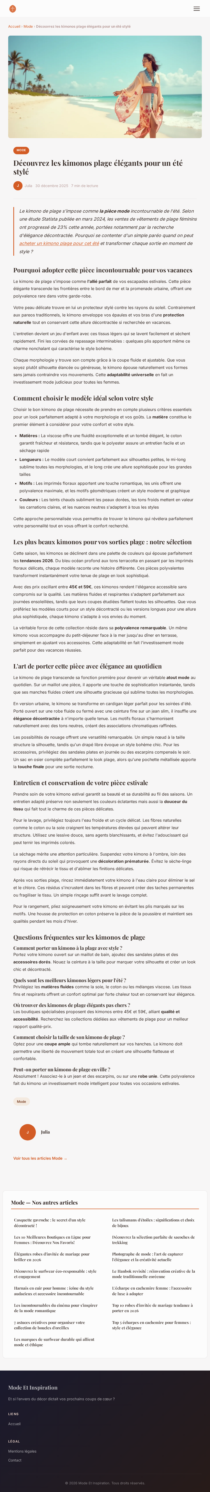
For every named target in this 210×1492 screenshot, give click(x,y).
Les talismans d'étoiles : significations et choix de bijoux (153, 1222)
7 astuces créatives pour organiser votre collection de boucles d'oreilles (49, 1325)
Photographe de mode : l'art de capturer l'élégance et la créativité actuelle (147, 1256)
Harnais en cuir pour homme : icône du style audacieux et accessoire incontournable (54, 1290)
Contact (15, 1460)
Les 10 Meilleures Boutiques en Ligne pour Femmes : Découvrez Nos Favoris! (52, 1239)
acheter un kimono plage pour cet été (59, 243)
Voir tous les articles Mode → (40, 1158)
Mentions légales (22, 1451)
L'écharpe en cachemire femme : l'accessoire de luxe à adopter (152, 1290)
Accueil (14, 26)
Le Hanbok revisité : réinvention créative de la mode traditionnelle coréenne (153, 1274)
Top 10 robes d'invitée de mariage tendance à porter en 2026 (152, 1308)
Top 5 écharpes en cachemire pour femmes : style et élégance (151, 1325)
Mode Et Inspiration (33, 1387)
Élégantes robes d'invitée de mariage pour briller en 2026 (52, 1256)
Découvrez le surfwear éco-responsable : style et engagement (55, 1274)
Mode (28, 26)
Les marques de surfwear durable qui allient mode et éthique (54, 1342)
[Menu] (197, 9)
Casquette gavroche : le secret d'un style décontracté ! (50, 1222)
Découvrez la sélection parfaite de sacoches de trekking (153, 1239)
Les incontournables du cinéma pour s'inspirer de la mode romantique (56, 1308)
